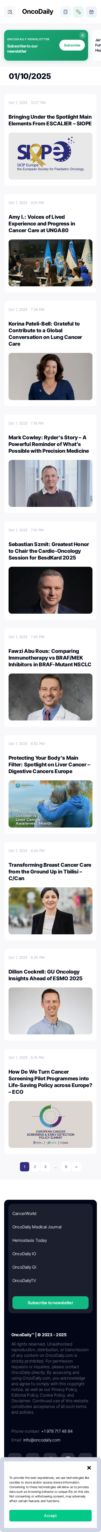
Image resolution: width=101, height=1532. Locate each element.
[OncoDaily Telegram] (32, 1477)
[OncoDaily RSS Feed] (85, 1477)
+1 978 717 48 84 (57, 1431)
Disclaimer (63, 1506)
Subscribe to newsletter (50, 1302)
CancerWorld (24, 1213)
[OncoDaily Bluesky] (50, 1477)
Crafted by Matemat (50, 1519)
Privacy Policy (43, 1497)
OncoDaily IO (24, 1253)
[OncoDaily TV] (85, 1459)
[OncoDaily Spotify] (15, 1477)
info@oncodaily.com (41, 1439)
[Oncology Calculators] (65, 12)
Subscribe (72, 45)
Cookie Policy (39, 1506)
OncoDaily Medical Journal (36, 1226)
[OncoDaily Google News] (68, 1477)
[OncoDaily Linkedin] (15, 1459)
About (23, 1497)
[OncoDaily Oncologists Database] (78, 12)
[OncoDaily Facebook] (50, 1459)
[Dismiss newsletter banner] (82, 35)
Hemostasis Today (29, 1240)
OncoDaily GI (24, 1267)
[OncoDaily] (37, 12)
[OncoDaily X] (32, 1459)
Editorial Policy (71, 1497)
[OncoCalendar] (91, 12)
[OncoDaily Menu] (10, 12)
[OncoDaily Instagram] (68, 1459)
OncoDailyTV (24, 1280)
